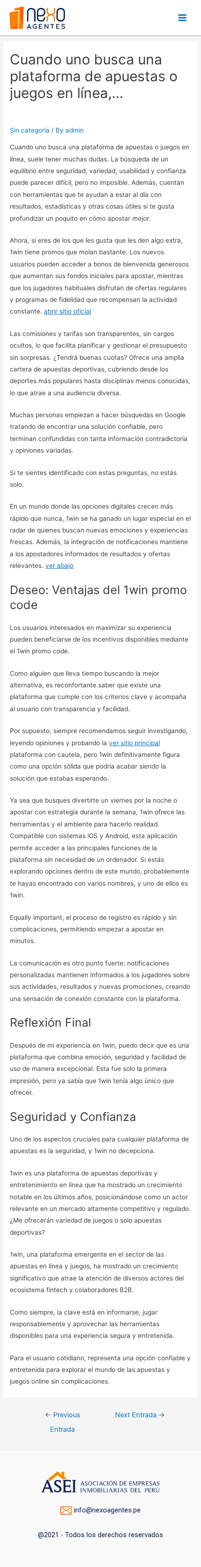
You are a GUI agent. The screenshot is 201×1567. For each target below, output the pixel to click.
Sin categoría (30, 130)
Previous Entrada (62, 1417)
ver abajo (59, 565)
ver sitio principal (134, 743)
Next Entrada (140, 1415)
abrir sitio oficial (67, 311)
